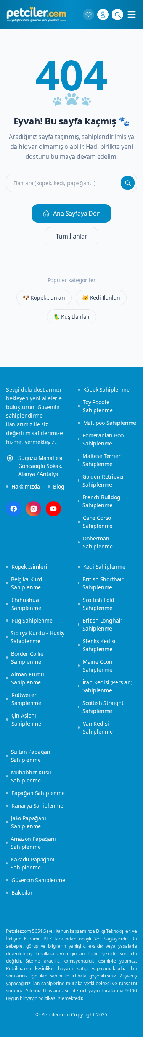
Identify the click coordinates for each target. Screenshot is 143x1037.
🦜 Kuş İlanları (71, 316)
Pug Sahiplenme (32, 620)
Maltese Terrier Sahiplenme (101, 460)
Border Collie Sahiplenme (27, 657)
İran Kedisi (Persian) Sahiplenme (107, 686)
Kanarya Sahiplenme (37, 805)
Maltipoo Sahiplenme (110, 422)
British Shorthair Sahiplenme (103, 583)
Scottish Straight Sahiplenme (103, 706)
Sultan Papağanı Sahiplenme (31, 755)
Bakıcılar (21, 892)
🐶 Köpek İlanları (44, 297)
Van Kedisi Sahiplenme (97, 727)
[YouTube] (53, 508)
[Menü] (131, 14)
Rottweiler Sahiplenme (26, 698)
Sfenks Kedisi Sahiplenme (99, 645)
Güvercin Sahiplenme (38, 880)
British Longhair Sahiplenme (102, 624)
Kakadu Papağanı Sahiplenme (32, 863)
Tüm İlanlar (71, 236)
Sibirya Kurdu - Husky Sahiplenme (37, 637)
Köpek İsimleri (29, 566)
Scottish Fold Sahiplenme (98, 603)
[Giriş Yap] (103, 14)
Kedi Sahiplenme (104, 566)
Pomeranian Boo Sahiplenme (103, 439)
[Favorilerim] (88, 14)
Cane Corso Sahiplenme (97, 521)
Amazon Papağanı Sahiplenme (33, 842)
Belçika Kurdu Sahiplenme (28, 583)
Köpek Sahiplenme (106, 389)
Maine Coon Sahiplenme (97, 665)
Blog (58, 486)
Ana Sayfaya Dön (76, 213)
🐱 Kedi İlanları (101, 297)
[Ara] (117, 14)
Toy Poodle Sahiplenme (97, 406)
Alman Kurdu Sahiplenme (27, 678)
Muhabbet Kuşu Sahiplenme (31, 776)
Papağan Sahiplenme (38, 793)
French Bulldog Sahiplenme (101, 501)
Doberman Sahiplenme (97, 542)
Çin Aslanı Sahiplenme (26, 719)
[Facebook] (13, 508)
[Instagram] (33, 508)
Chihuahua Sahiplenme (26, 603)
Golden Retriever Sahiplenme (103, 480)
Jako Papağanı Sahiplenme (28, 822)
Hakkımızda (25, 486)
